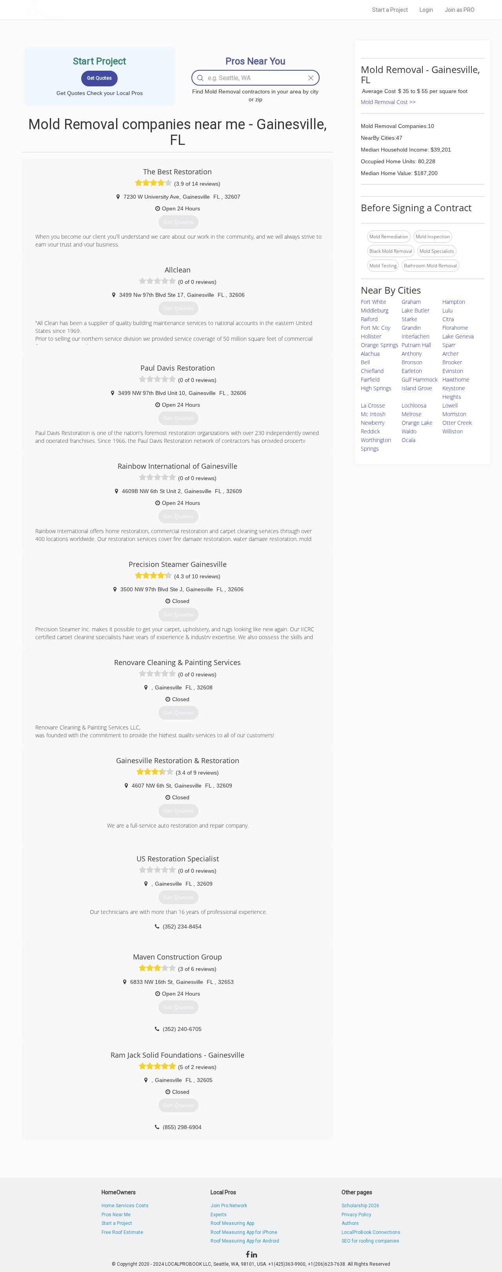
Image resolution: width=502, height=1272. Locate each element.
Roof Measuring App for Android (245, 1241)
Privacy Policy (356, 1214)
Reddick (370, 431)
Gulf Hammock (420, 379)
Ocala (408, 440)
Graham (411, 301)
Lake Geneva (458, 336)
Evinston (452, 371)
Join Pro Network (229, 1205)
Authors (350, 1223)
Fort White (373, 301)
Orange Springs (379, 345)
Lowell (450, 405)
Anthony (412, 353)
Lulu (447, 310)
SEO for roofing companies (370, 1241)
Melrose (412, 414)
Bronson (412, 362)
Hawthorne (455, 379)
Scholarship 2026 (360, 1205)
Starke (409, 319)
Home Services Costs (125, 1205)
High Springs (376, 388)
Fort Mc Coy (375, 327)
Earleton (412, 371)
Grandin (411, 327)
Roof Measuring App (232, 1223)
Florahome (455, 327)
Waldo (409, 431)
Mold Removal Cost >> (388, 102)
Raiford (369, 319)
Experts (219, 1214)
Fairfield (370, 379)
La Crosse (373, 405)
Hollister (371, 336)
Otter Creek (457, 422)
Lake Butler (415, 310)
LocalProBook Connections (371, 1232)
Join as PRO (460, 10)
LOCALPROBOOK (71, 9)
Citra (448, 319)
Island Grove (417, 388)
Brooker (452, 362)
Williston (452, 431)
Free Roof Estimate (122, 1232)
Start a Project (390, 10)
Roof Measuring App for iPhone (244, 1232)
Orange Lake (417, 422)
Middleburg (374, 310)
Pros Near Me (116, 1214)
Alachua (370, 353)
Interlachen (415, 336)
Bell (365, 362)
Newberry (372, 422)
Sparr (448, 345)
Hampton (453, 301)
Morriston (454, 414)
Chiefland (372, 371)
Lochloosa (414, 405)
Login (426, 10)
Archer (450, 353)
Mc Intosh (373, 414)
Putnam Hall (416, 345)
